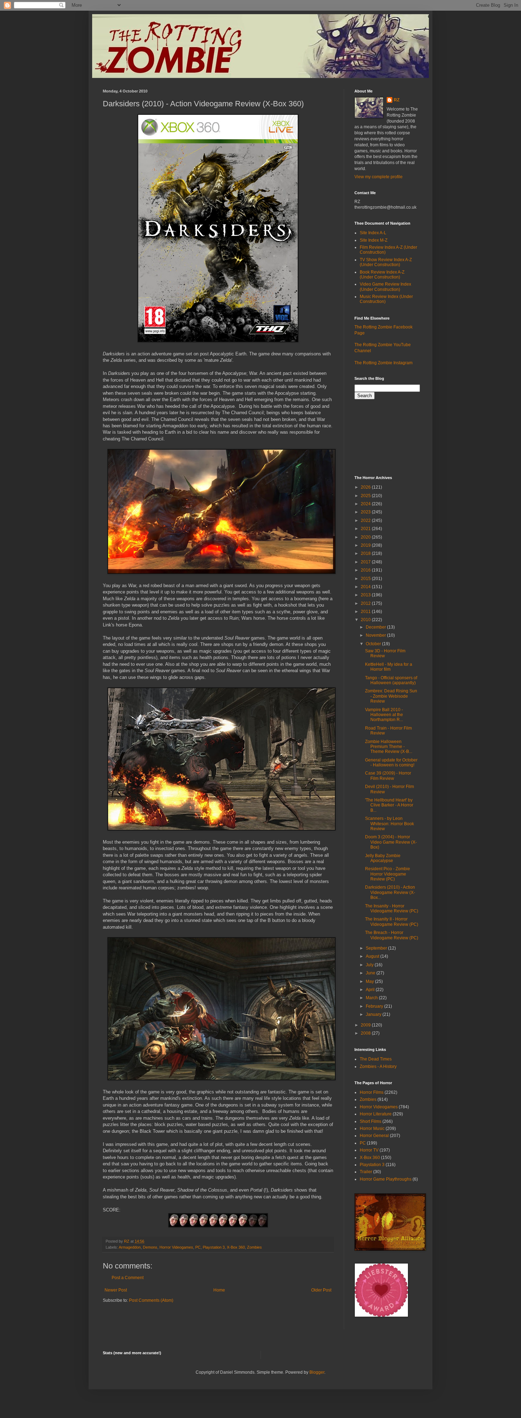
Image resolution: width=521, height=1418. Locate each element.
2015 (366, 578)
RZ (396, 99)
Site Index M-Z (373, 240)
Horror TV (369, 1150)
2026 (366, 487)
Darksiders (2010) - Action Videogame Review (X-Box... (390, 892)
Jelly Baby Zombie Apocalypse (382, 858)
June (371, 972)
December (376, 627)
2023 (366, 512)
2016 (366, 570)
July (370, 964)
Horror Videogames (176, 1247)
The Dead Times (376, 1059)
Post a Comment (128, 1277)
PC (198, 1247)
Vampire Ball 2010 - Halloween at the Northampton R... (384, 714)
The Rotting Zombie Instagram (383, 362)
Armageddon (130, 1247)
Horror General (374, 1135)
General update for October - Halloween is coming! (391, 762)
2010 (366, 619)
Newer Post (116, 1290)
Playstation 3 (214, 1247)
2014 (366, 586)
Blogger (316, 1372)
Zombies (254, 1247)
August (373, 956)
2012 (366, 603)
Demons (150, 1247)
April (371, 989)
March (372, 997)
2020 (366, 537)
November (376, 635)
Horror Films (371, 1092)
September (377, 948)
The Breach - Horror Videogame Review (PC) (391, 935)
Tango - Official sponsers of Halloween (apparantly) (391, 680)
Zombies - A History (378, 1066)
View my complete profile (378, 176)
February (375, 1006)
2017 (366, 561)
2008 (366, 1033)
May (370, 981)
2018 (366, 553)
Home (219, 1290)
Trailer (366, 1171)
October (374, 643)
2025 (366, 495)
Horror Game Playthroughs (385, 1179)
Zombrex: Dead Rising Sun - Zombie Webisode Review (391, 696)
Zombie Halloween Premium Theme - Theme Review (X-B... (388, 746)
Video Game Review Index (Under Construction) (385, 287)
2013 (366, 594)
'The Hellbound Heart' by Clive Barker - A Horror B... (389, 805)
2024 (366, 503)
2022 (366, 520)
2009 (366, 1025)
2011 (366, 611)
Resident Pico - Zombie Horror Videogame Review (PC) (387, 874)
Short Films (370, 1121)
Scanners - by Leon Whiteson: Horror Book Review (389, 823)
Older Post (321, 1290)
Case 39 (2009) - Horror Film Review (388, 776)
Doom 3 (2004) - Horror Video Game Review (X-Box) (391, 842)
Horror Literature (376, 1114)
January (374, 1014)
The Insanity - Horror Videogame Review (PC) (391, 908)
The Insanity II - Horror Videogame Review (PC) (391, 922)
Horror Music (372, 1128)
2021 (366, 528)
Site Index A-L (373, 232)
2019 (366, 545)
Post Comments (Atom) (151, 1300)
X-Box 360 (236, 1247)
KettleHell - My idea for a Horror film (388, 667)
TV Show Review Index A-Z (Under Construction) (386, 262)
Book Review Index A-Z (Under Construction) (382, 275)
